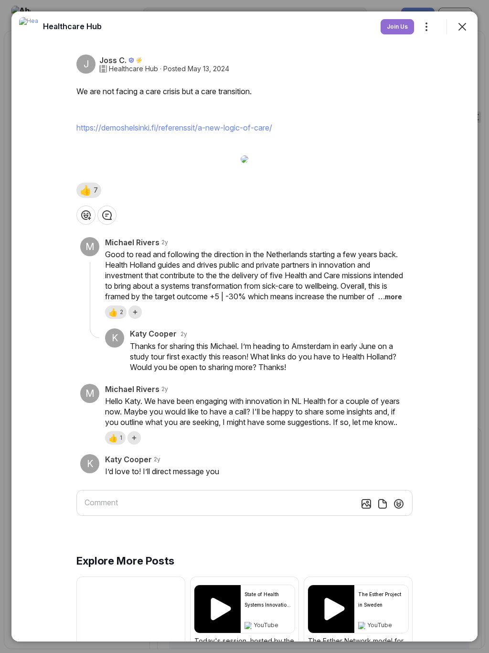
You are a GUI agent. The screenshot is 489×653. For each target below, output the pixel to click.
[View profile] (28, 26)
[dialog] (244, 326)
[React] (86, 215)
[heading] (72, 26)
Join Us (397, 26)
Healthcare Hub (133, 69)
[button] (88, 190)
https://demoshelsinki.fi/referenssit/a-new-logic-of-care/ (174, 127)
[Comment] (107, 215)
